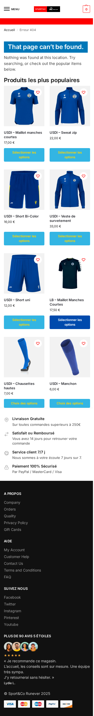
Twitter (10, 604)
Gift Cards (12, 529)
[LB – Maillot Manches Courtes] (70, 273)
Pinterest (11, 617)
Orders (10, 509)
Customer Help (16, 556)
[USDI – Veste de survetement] (70, 189)
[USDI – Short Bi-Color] (24, 189)
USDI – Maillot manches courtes (23, 134)
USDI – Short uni (17, 300)
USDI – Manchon (63, 383)
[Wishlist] (38, 92)
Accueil (9, 30)
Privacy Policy (16, 522)
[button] (85, 9)
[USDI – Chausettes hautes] (24, 357)
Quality (10, 516)
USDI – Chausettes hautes (19, 385)
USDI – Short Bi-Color (21, 216)
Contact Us (13, 563)
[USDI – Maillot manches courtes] (24, 106)
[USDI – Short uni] (24, 273)
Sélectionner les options (24, 154)
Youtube (11, 624)
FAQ (7, 577)
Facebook (12, 597)
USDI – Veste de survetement (62, 218)
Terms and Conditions (22, 570)
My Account (14, 550)
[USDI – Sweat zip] (70, 106)
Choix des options (24, 403)
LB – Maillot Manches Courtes (67, 302)
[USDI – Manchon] (70, 357)
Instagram (12, 611)
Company (12, 502)
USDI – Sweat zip (63, 132)
